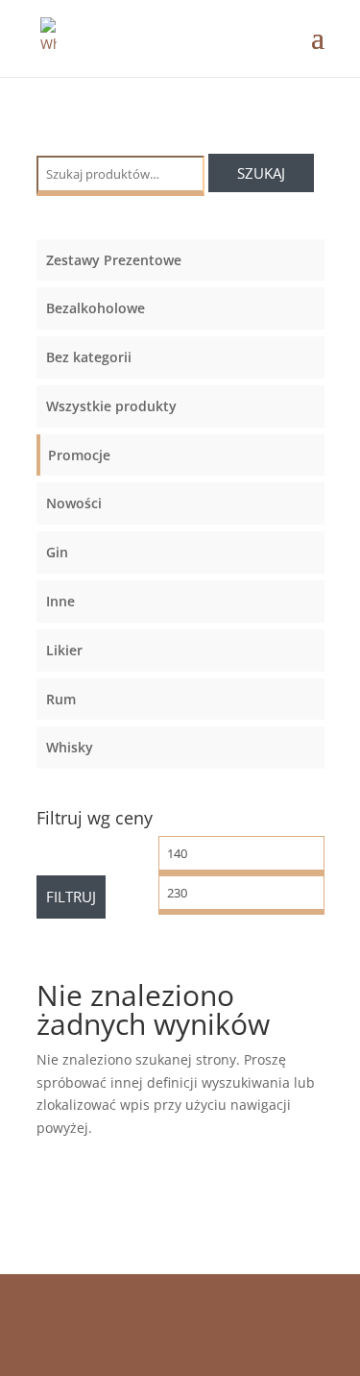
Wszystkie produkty (111, 406)
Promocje (79, 455)
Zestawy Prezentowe (113, 260)
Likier (64, 650)
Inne (60, 601)
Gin (57, 552)
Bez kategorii (89, 357)
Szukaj (261, 173)
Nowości (74, 503)
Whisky (69, 747)
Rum (61, 699)
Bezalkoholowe (95, 308)
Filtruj (71, 896)
